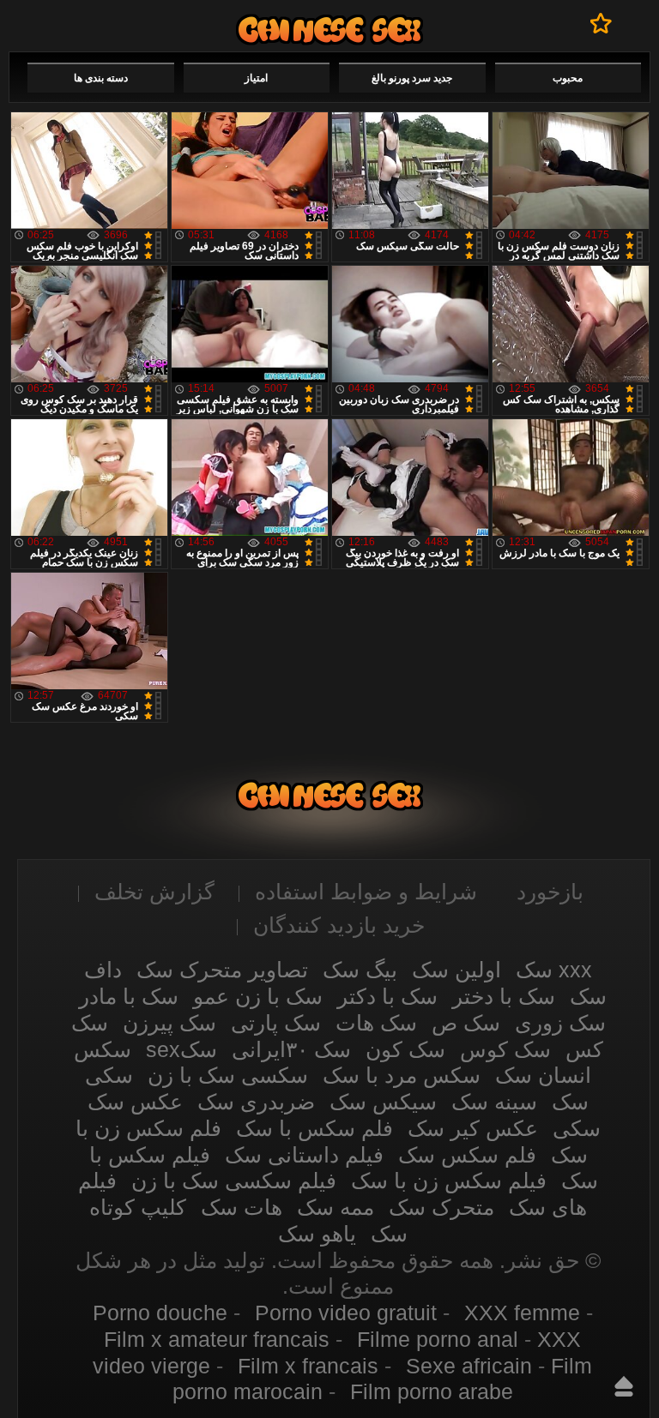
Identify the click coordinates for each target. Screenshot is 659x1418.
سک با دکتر (387, 996)
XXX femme (522, 1313)
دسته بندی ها (101, 78)
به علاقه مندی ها (601, 23)
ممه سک (335, 1207)
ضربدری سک (256, 1102)
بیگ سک (360, 970)
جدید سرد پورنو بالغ (412, 78)
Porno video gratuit (346, 1313)
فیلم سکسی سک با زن (233, 1181)
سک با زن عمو (258, 996)
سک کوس (505, 1049)
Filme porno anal (437, 1339)
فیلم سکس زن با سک (449, 1181)
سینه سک (494, 1102)
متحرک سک (441, 1207)
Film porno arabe (431, 1391)
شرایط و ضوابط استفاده (366, 892)
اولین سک (456, 970)
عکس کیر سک (473, 1128)
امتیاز (256, 78)
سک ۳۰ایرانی (291, 1049)
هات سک (241, 1207)
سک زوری (560, 1023)
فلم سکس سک (467, 1155)
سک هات (376, 1023)
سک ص (466, 1023)
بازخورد (550, 892)
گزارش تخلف (154, 892)
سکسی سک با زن (228, 1075)
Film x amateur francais (217, 1339)
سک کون (405, 1049)
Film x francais (308, 1366)
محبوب (568, 78)
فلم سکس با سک (314, 1128)
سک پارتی (276, 1023)
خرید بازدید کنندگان (339, 925)
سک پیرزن (169, 1023)
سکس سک (329, 29)
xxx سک (554, 970)
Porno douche (160, 1313)
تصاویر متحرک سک (222, 970)
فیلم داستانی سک (304, 1155)
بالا (623, 1386)
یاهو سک (317, 1234)
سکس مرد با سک (402, 1075)
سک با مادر (128, 996)
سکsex (181, 1049)
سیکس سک (383, 1102)
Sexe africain (469, 1366)
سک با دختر (503, 996)
